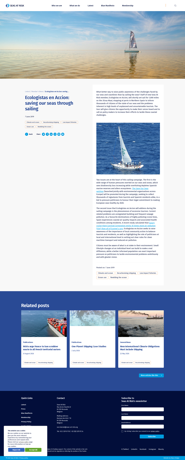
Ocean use (30, 127)
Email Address (126, 422)
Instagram (152, 449)
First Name (124, 405)
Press (23, 409)
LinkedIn (134, 449)
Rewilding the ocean (44, 127)
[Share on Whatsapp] (55, 134)
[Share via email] (62, 134)
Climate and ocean (33, 122)
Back (29, 134)
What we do (75, 6)
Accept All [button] (33, 450)
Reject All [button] (16, 450)
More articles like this (149, 375)
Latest (90, 6)
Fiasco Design (175, 458)
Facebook (143, 449)
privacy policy (155, 431)
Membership (127, 6)
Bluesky (161, 449)
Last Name (124, 414)
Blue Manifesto (107, 6)
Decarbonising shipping (51, 122)
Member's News (37, 92)
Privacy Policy (26, 422)
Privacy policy (23, 458)
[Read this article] (44, 322)
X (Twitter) (125, 449)
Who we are (57, 6)
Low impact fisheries (69, 122)
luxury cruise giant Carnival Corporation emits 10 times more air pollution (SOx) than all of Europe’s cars (126, 226)
